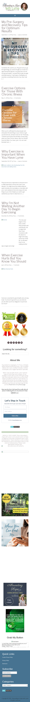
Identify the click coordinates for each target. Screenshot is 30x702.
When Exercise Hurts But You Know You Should (14, 258)
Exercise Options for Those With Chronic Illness (13, 91)
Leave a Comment (22, 35)
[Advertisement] (15, 565)
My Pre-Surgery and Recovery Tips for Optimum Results (15, 26)
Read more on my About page (17, 384)
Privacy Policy (5, 660)
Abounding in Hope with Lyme (20, 698)
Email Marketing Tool (17, 420)
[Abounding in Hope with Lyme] (15, 641)
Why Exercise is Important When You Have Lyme (13, 154)
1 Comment (16, 265)
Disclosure (4, 663)
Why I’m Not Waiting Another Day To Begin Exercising (13, 207)
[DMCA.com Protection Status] (15, 427)
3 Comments (21, 216)
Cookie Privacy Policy (7, 657)
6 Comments (17, 98)
